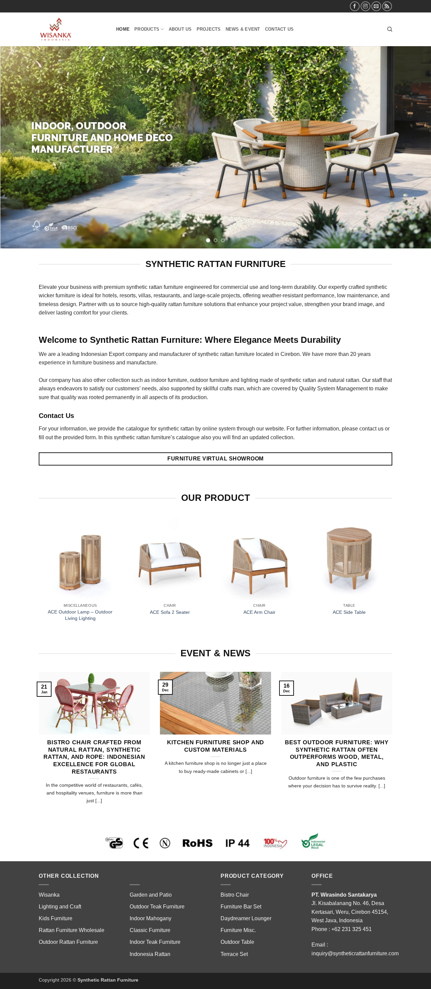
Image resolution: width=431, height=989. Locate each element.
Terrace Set (234, 920)
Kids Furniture (55, 885)
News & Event (243, 29)
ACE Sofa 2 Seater (170, 578)
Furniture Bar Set (241, 873)
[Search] (389, 29)
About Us (180, 29)
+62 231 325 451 (351, 895)
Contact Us (279, 29)
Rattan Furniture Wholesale (71, 896)
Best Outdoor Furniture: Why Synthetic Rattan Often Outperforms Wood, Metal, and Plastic (336, 720)
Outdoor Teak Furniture (157, 873)
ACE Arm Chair (259, 578)
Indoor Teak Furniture (155, 908)
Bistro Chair (235, 861)
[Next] (414, 130)
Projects (209, 29)
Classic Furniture (150, 896)
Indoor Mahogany (150, 885)
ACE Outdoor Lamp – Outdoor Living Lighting (80, 581)
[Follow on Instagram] (365, 6)
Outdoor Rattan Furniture (68, 908)
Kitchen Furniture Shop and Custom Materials (215, 712)
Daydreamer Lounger (246, 885)
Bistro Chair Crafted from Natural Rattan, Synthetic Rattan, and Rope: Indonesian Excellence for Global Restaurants (94, 723)
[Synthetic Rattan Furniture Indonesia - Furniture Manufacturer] (72, 29)
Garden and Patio (151, 861)
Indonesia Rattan (150, 920)
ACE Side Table (349, 578)
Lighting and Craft (60, 873)
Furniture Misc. (238, 896)
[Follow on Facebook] (355, 6)
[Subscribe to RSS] (387, 6)
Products (146, 29)
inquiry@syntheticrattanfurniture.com (355, 920)
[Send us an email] (376, 6)
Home (123, 29)
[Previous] (17, 130)
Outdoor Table (237, 908)
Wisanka (50, 861)
